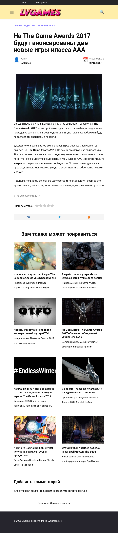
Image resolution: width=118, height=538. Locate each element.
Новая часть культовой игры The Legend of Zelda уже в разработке (35, 276)
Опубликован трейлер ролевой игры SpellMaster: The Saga (81, 449)
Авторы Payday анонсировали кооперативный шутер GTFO (32, 331)
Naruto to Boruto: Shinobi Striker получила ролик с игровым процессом (33, 451)
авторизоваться (77, 490)
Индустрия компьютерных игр (39, 26)
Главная (18, 26)
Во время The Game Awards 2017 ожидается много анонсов (82, 390)
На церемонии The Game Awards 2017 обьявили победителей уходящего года (82, 333)
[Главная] (11, 2)
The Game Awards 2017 (28, 195)
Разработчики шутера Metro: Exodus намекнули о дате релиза (82, 276)
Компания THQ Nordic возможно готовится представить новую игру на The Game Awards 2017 (34, 392)
